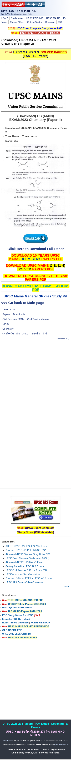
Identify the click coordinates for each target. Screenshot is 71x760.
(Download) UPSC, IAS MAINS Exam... (25, 562)
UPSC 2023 (8, 309)
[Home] (23, 6)
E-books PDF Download (16, 619)
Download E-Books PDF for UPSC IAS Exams (29, 578)
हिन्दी (60, 22)
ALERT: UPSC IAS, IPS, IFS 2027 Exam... (27, 546)
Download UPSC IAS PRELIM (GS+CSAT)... (28, 550)
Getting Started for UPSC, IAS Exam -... (26, 566)
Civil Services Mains (38, 319)
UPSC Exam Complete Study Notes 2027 (39, 28)
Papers (6, 314)
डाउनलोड (35, 333)
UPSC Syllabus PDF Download (17, 607)
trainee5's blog (63, 338)
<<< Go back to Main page (22, 303)
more (66, 586)
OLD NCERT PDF (12, 630)
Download (50, 22)
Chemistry (7, 328)
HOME (4, 18)
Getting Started (34, 22)
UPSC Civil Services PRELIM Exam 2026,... (28, 570)
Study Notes (17, 18)
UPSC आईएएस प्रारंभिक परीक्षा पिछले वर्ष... (24, 574)
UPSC (5, 324)
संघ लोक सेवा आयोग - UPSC (15, 333)
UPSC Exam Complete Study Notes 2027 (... (28, 558)
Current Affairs (17, 22)
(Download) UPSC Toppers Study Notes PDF (28, 554)
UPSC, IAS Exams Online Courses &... (25, 582)
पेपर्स (45, 333)
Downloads (19, 314)
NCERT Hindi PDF (40, 623)
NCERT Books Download (15, 623)
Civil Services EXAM (13, 319)
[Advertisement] (35, 378)
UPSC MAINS (53, 18)
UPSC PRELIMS (34, 18)
